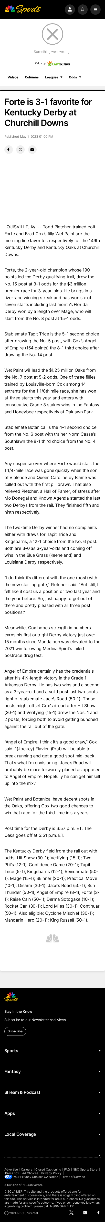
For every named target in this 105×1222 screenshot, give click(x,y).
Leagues (51, 77)
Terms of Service (73, 1177)
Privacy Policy (51, 1173)
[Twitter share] (20, 149)
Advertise (11, 1169)
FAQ (67, 1169)
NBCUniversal (32, 1185)
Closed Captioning (48, 1169)
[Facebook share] (8, 149)
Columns (32, 77)
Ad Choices (30, 1173)
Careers (26, 1169)
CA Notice (51, 1177)
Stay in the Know (18, 1011)
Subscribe (15, 1031)
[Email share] (32, 149)
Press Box (12, 1173)
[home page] (22, 9)
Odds (73, 77)
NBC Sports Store (85, 1169)
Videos (13, 77)
